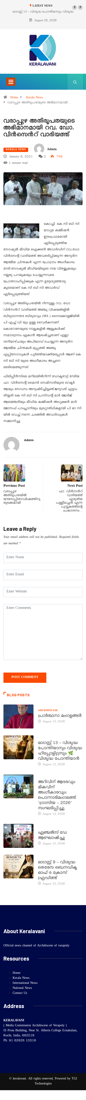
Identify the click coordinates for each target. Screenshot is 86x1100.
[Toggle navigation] (10, 82)
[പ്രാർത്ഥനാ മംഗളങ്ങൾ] (18, 716)
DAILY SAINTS (47, 738)
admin (52, 149)
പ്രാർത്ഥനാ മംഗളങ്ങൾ (60, 716)
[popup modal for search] (75, 82)
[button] (74, 7)
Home (14, 98)
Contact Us (20, 993)
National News (22, 988)
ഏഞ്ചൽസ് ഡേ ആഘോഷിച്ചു (52, 835)
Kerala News (34, 98)
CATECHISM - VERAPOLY (55, 828)
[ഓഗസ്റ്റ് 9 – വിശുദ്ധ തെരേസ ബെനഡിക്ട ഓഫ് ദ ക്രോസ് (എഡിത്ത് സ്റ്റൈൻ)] (18, 867)
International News (25, 983)
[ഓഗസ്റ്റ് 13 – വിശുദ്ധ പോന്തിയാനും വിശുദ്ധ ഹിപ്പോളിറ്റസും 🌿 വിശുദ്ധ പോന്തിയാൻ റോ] (18, 747)
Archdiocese (48, 711)
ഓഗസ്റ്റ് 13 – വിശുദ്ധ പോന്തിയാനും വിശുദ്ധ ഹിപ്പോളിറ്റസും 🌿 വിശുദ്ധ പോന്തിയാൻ (60, 751)
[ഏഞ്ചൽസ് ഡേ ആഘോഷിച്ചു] (18, 836)
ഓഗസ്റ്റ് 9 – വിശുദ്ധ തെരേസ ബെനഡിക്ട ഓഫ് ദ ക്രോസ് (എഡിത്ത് (57, 871)
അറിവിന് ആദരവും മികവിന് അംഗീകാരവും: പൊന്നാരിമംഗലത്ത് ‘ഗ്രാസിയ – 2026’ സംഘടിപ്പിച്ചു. (57, 796)
